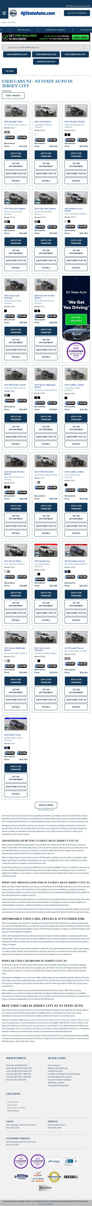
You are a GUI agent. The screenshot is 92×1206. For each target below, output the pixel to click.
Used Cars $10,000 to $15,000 (19, 1068)
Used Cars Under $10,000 (16, 1065)
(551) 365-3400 (54, 1128)
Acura (85, 983)
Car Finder (6, 1028)
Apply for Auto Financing (58, 1068)
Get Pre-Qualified (76, 319)
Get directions (13, 1111)
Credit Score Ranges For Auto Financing (64, 1074)
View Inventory (54, 1065)
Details (16, 181)
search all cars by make (44, 1020)
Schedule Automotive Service (60, 1077)
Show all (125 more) (46, 810)
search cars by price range (65, 1020)
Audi (74, 983)
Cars (32, 1201)
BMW (69, 983)
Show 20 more (46, 805)
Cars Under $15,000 (46, 54)
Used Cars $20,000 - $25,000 (18, 1074)
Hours (33, 1125)
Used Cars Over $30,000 (16, 1080)
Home (4, 22)
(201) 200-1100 (12, 1128)
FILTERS (9, 71)
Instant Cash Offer (55, 1071)
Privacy (41, 1204)
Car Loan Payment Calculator (59, 1080)
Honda (24, 978)
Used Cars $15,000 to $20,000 (19, 1071)
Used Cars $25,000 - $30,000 (18, 1077)
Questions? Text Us (16, 174)
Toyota (33, 978)
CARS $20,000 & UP (46, 62)
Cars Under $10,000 (17, 54)
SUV (3, 821)
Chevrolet (63, 968)
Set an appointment (16, 164)
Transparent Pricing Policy (58, 1085)
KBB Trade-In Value (56, 1083)
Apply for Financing (16, 154)
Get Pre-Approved (77, 13)
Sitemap (50, 1204)
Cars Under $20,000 (75, 54)
